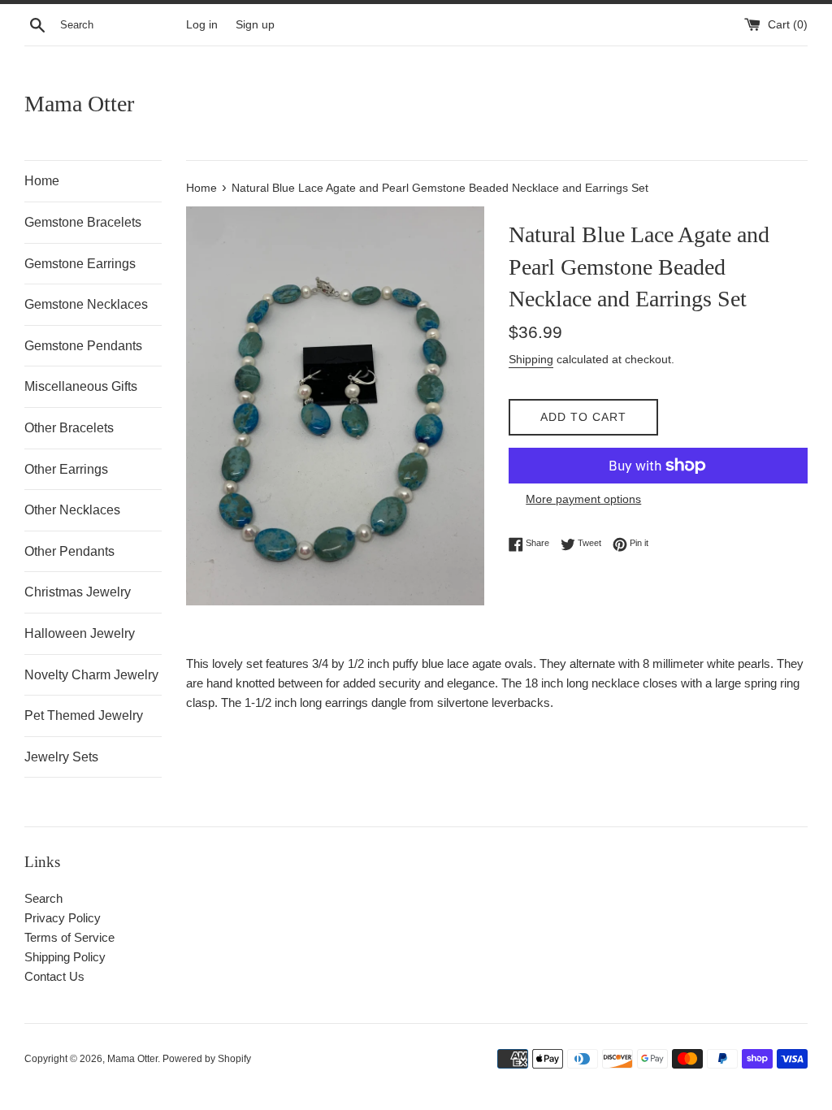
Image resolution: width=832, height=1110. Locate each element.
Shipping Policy (65, 957)
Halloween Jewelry (79, 633)
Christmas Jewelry (77, 592)
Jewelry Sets (61, 757)
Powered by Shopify (206, 1058)
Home (41, 181)
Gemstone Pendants (83, 346)
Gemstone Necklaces (86, 304)
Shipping (531, 359)
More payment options (583, 498)
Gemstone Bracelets (82, 222)
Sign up (255, 25)
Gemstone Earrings (80, 264)
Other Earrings (66, 469)
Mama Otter (79, 103)
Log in (202, 25)
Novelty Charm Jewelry (91, 675)
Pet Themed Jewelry (83, 715)
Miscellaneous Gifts (80, 386)
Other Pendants (69, 551)
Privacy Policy (62, 918)
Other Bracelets (69, 428)
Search (43, 898)
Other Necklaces (72, 510)
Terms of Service (69, 937)
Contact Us (54, 976)
